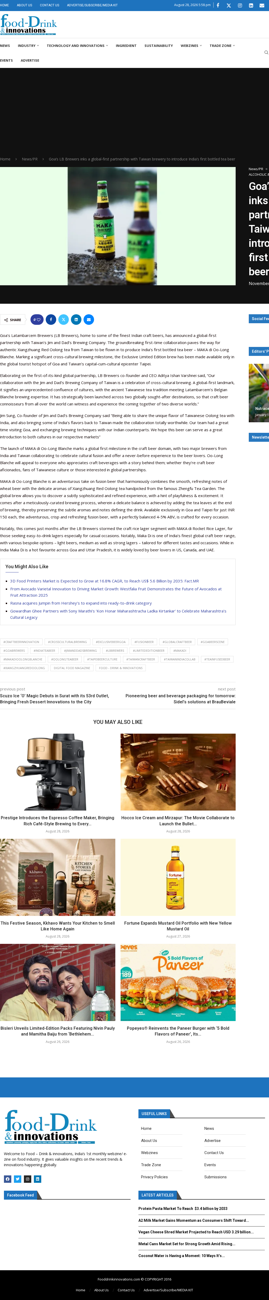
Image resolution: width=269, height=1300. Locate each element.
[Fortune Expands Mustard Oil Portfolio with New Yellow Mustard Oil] (178, 877)
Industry (26, 45)
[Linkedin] (251, 5)
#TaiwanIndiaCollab (179, 659)
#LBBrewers (115, 651)
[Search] (266, 53)
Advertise (30, 60)
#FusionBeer (144, 642)
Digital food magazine (72, 668)
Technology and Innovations (76, 45)
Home (4, 5)
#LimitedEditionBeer (148, 651)
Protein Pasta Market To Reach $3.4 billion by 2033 (182, 1208)
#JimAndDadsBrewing (80, 651)
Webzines (189, 45)
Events (6, 60)
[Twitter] (229, 5)
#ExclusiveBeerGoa (111, 642)
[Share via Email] (89, 319)
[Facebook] (218, 5)
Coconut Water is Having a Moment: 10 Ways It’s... (181, 1256)
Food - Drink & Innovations (120, 668)
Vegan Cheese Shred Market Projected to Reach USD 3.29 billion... (196, 1232)
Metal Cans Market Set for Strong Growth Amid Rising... (186, 1244)
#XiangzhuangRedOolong (24, 668)
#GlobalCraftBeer (177, 642)
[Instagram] (240, 5)
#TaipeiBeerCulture (102, 659)
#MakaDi (179, 651)
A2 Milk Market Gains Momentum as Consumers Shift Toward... (193, 1220)
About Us (24, 5)
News (5, 45)
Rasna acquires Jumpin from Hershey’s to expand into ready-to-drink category (81, 603)
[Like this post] (38, 319)
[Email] (262, 5)
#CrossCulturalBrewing (67, 642)
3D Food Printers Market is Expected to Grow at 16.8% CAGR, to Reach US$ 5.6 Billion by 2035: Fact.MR (104, 580)
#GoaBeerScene (213, 642)
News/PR (30, 158)
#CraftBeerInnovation (21, 642)
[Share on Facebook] (51, 319)
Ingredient (126, 45)
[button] (253, 392)
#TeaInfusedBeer (217, 659)
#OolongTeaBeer (64, 659)
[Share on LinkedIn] (76, 319)
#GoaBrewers (14, 651)
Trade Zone (220, 45)
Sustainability (158, 45)
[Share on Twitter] (63, 319)
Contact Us (49, 5)
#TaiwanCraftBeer (140, 659)
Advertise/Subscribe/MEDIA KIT (92, 5)
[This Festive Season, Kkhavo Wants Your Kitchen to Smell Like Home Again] (57, 877)
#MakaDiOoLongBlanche (22, 659)
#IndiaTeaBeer (44, 651)
